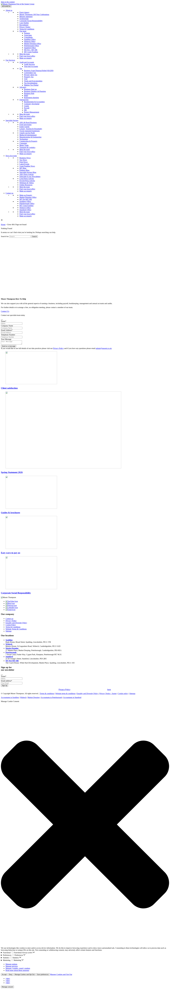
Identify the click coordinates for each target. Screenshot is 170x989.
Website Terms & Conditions (16, 629)
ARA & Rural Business (28, 122)
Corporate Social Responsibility (31, 21)
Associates (28, 35)
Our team (22, 31)
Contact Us (5, 311)
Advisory (22, 87)
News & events (11, 156)
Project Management (31, 112)
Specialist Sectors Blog (27, 172)
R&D (26, 95)
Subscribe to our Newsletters (29, 176)
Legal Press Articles (26, 179)
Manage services (12, 966)
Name (3, 321)
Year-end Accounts (31, 66)
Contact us (9, 193)
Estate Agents (24, 127)
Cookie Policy (11, 625)
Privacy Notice (24, 27)
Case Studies (24, 23)
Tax (20, 68)
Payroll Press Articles (27, 181)
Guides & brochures (10, 512)
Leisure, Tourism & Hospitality (30, 129)
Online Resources (25, 185)
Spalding (9, 640)
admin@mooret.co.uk (104, 348)
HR (25, 110)
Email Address (6, 330)
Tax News (23, 160)
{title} (8, 979)
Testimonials (24, 19)
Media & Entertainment (28, 135)
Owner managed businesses (29, 131)
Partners (27, 33)
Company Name (7, 326)
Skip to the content (8, 2)
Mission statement (25, 17)
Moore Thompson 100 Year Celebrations (34, 14)
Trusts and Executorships (33, 81)
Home (3, 224)
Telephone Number (8, 335)
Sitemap (8, 631)
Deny (10, 974)
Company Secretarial (31, 104)
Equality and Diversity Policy (16, 623)
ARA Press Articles (26, 174)
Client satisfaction (9, 388)
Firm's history (24, 12)
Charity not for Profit (27, 133)
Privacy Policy (58, 348)
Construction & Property (28, 141)
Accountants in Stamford (72, 697)
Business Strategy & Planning (35, 91)
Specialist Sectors (12, 120)
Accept (4, 974)
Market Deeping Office (32, 44)
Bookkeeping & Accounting (34, 102)
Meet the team (24, 54)
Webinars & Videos (26, 183)
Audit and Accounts (26, 62)
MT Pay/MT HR (25, 199)
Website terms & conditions (65, 693)
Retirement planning (31, 98)
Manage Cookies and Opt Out (25, 974)
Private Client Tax (30, 75)
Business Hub (29, 93)
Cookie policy (123, 693)
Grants (26, 106)
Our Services (10, 60)
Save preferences (43, 974)
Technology (23, 139)
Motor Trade (24, 145)
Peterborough (11, 652)
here (109, 690)
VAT (26, 79)
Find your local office (27, 56)
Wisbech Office (29, 41)
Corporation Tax (30, 73)
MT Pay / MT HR (30, 50)
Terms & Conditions (26, 29)
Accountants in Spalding (10, 697)
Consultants (28, 37)
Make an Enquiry (25, 195)
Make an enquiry (25, 58)
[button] (85, 824)
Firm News (23, 162)
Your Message (6, 339)
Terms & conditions (47, 693)
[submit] (2, 319)
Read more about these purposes (17, 970)
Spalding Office (30, 39)
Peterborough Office (31, 46)
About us (9, 10)
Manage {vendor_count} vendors (18, 968)
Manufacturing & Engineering (30, 137)
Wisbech (9, 644)
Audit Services (29, 64)
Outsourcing (23, 100)
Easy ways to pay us (10, 553)
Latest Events (24, 164)
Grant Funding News (27, 166)
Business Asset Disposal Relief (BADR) (39, 71)
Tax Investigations (30, 83)
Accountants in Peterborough (51, 697)
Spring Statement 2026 (12, 472)
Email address (6, 681)
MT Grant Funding (31, 52)
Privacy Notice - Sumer (108, 693)
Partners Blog (24, 170)
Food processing (25, 125)
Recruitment (23, 25)
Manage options (11, 964)
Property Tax (29, 77)
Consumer (23, 143)
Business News (25, 158)
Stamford (9, 657)
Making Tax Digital (31, 85)
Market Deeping (12, 648)
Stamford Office (30, 48)
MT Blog (22, 168)
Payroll (26, 108)
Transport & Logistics (27, 147)
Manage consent (7, 987)
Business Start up (30, 89)
